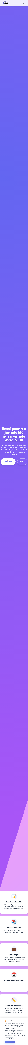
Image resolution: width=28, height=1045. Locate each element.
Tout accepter (10, 1042)
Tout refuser (9, 1038)
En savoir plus (22, 461)
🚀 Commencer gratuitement (8, 461)
